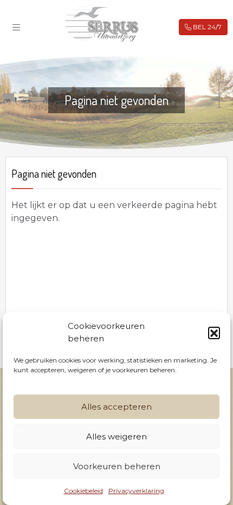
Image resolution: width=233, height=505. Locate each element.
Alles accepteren (116, 407)
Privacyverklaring (136, 491)
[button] (214, 332)
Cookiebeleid (83, 491)
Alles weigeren (116, 436)
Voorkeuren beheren (116, 466)
